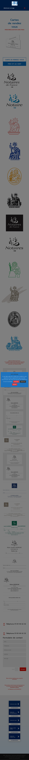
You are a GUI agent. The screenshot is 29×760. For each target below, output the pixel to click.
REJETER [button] (14, 384)
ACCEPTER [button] (16, 381)
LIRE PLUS (23, 381)
